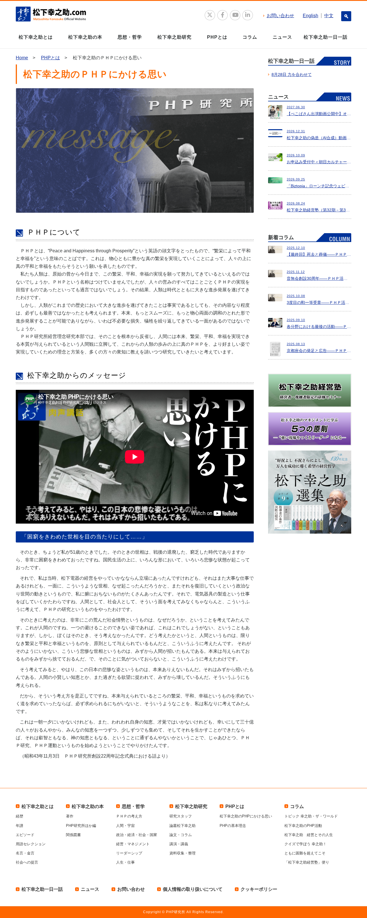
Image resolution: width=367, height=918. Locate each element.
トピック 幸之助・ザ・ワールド (311, 816)
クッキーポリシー (259, 889)
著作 (69, 816)
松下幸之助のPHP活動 (303, 825)
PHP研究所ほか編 (81, 825)
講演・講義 (178, 844)
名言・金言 (25, 853)
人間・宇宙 (125, 825)
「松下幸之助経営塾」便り (306, 862)
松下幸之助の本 (85, 37)
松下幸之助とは (36, 37)
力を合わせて (292, 74)
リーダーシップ (129, 853)
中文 (328, 15)
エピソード (25, 835)
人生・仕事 (125, 862)
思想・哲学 (130, 37)
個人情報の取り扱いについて (192, 889)
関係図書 (73, 835)
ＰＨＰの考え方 (129, 816)
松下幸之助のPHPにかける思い (246, 816)
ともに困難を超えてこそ (304, 853)
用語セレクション (31, 844)
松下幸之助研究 (174, 37)
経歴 (19, 816)
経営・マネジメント (133, 844)
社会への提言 (27, 862)
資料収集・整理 (182, 853)
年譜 (19, 825)
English (310, 15)
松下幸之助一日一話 (326, 37)
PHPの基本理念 (233, 825)
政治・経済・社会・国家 (136, 835)
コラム (250, 37)
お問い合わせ (280, 15)
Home (22, 57)
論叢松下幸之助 (182, 825)
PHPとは (217, 37)
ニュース (282, 37)
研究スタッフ (180, 816)
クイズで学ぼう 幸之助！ (305, 844)
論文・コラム (180, 835)
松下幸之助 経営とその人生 (308, 835)
